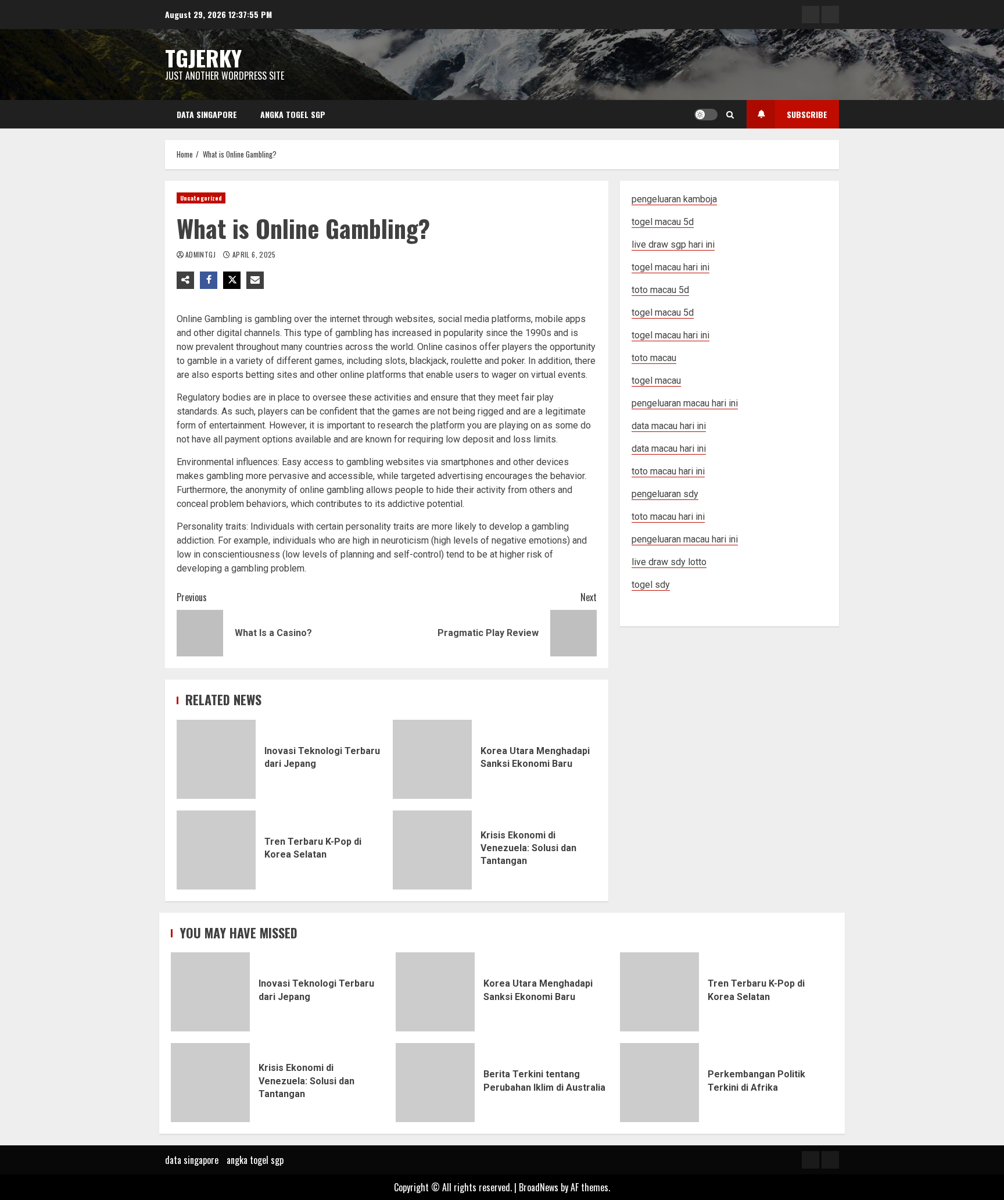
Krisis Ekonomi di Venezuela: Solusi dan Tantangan (432, 850)
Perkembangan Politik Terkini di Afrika (659, 1082)
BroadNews (538, 1187)
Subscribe (807, 114)
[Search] (730, 114)
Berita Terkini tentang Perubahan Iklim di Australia (435, 1082)
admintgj (201, 254)
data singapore (207, 114)
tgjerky (203, 57)
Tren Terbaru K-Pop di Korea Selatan (216, 850)
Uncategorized (201, 198)
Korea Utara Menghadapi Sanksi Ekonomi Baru (432, 759)
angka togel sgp (292, 114)
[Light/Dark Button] (706, 114)
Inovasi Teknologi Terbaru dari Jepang (216, 759)
